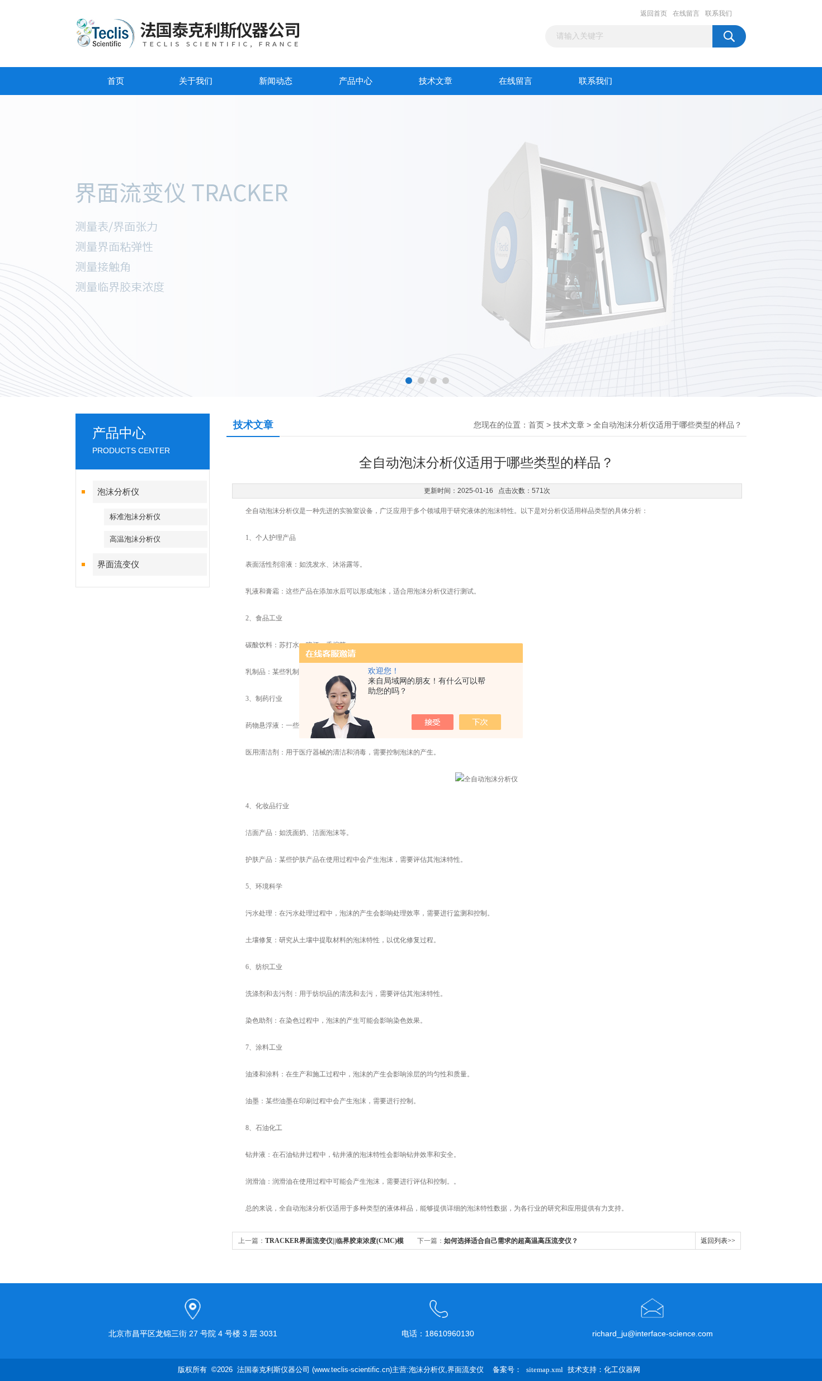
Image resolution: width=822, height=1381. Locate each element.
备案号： (507, 1369)
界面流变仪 (118, 564)
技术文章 (435, 81)
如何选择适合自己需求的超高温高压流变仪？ (511, 1241)
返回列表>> (718, 1241)
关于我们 (195, 81)
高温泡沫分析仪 (135, 539)
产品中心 (355, 81)
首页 (115, 81)
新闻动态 (275, 81)
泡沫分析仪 (118, 491)
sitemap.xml (544, 1369)
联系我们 (718, 13)
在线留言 (686, 13)
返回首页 (653, 13)
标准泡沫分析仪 (135, 516)
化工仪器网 (622, 1369)
